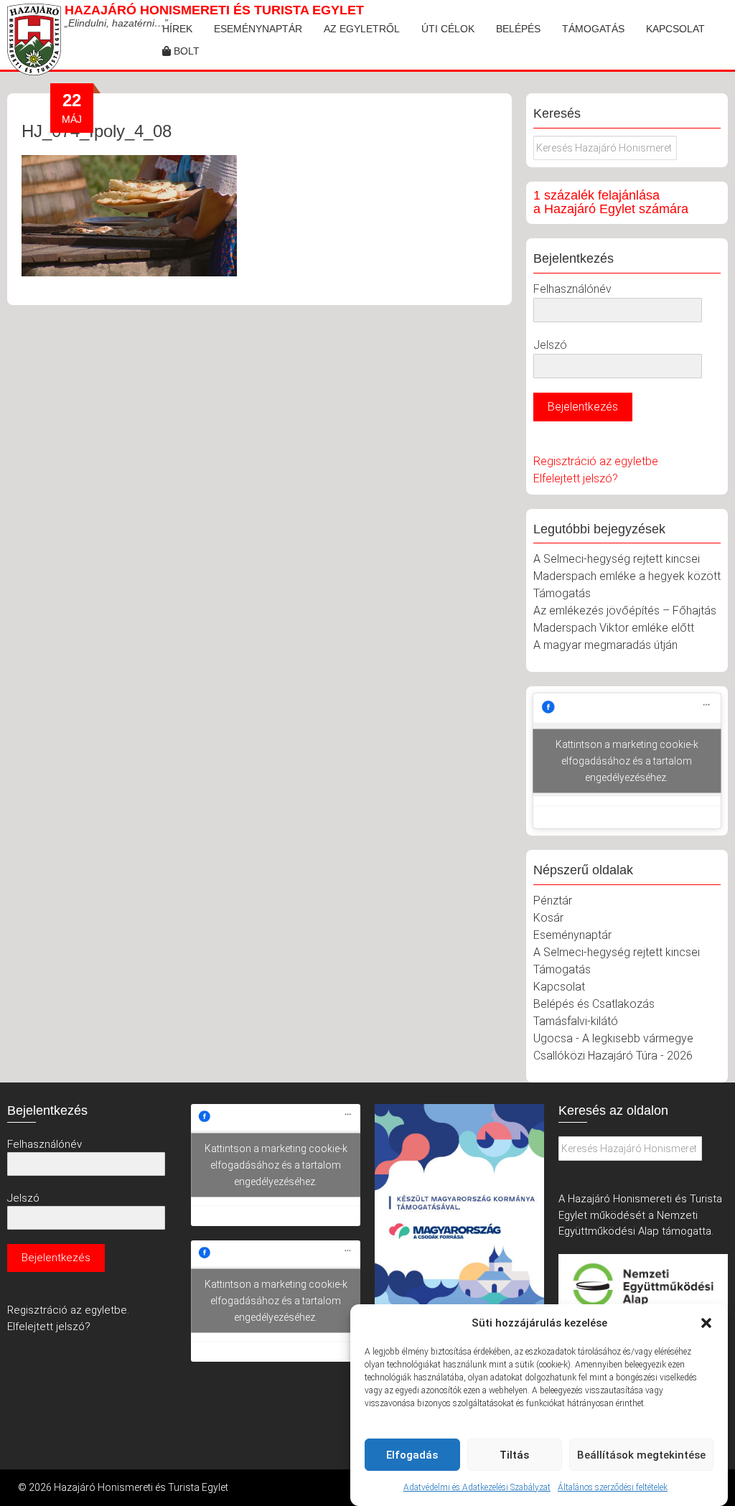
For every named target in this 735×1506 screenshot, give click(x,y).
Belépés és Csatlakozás (594, 1004)
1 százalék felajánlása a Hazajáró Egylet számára (610, 202)
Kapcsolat (675, 28)
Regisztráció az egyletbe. (68, 1310)
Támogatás (593, 28)
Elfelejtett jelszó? (575, 478)
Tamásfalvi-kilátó (575, 1021)
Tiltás (514, 1455)
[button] (706, 1323)
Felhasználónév (572, 289)
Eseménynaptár (258, 28)
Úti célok (447, 28)
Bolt (185, 51)
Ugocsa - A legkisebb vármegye (613, 1038)
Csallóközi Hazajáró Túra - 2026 (613, 1055)
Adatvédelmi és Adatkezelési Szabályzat (477, 1487)
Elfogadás (412, 1455)
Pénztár (552, 900)
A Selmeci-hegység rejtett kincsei (616, 559)
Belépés (518, 28)
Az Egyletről (362, 28)
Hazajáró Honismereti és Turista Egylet (214, 10)
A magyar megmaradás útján (605, 645)
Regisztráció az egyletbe (595, 461)
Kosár (548, 918)
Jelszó (550, 345)
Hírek (177, 28)
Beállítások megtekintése (641, 1455)
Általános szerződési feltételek (613, 1487)
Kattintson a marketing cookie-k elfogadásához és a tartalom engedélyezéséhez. (627, 761)
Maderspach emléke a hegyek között (627, 576)
